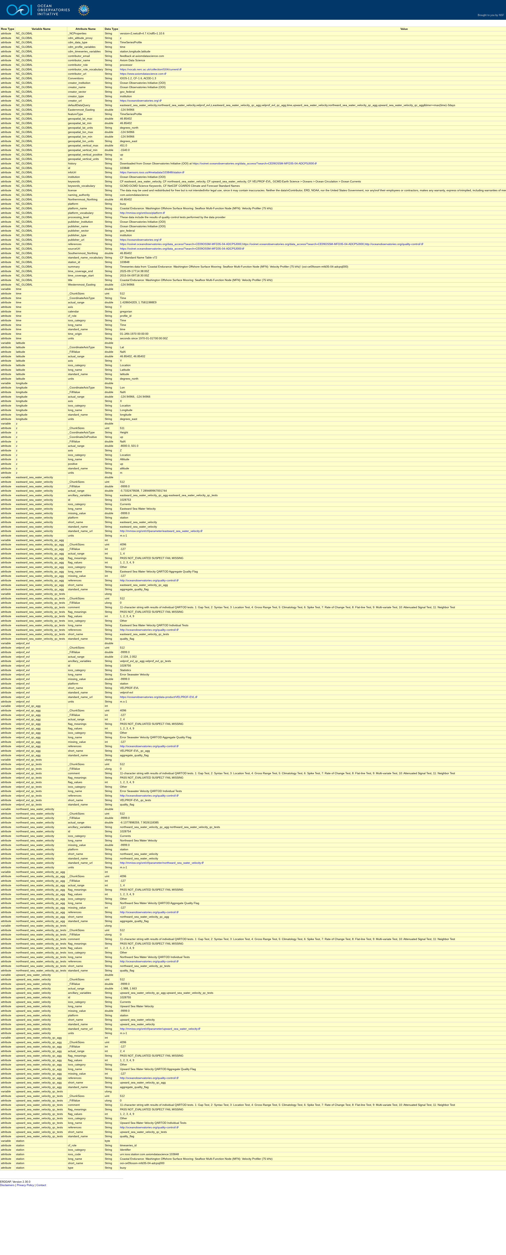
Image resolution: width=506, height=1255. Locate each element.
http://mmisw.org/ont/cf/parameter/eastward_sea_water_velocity (160, 531)
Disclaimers (7, 1185)
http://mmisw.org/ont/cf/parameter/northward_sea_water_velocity (160, 862)
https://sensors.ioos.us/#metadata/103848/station (151, 172)
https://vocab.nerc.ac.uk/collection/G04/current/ (149, 69)
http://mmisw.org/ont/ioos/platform (141, 212)
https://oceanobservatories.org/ (139, 100)
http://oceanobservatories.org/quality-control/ (148, 580)
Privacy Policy (25, 1185)
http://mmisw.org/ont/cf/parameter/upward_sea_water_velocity (159, 1028)
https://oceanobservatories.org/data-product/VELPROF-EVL (157, 697)
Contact (41, 1185)
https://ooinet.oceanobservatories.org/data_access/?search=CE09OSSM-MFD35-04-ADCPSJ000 (253, 163)
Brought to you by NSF (491, 15)
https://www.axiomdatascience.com (142, 73)
